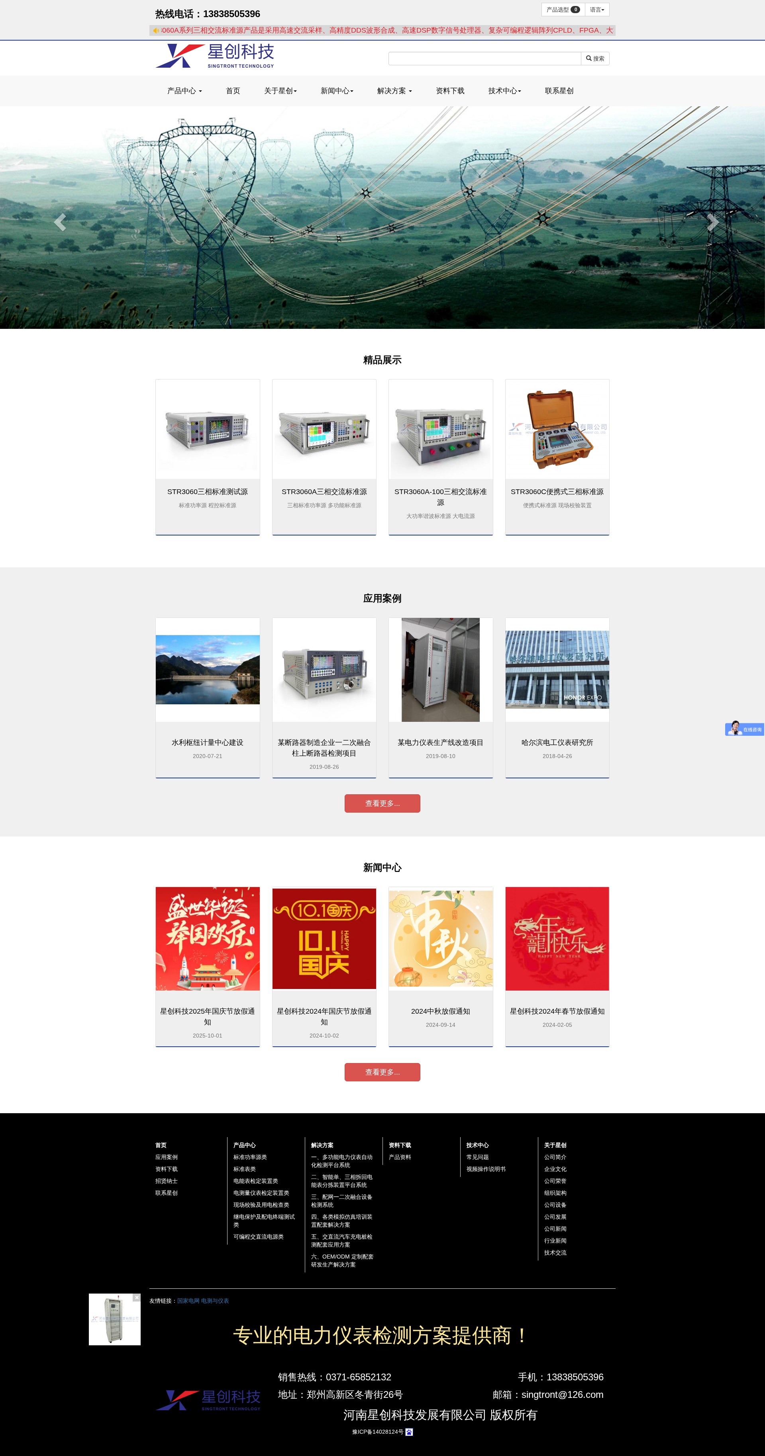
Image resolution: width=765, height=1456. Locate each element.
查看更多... (382, 803)
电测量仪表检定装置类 (261, 1193)
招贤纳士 (166, 1181)
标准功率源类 (250, 1157)
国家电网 (188, 1301)
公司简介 (555, 1157)
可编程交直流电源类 (258, 1236)
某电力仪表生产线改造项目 (441, 743)
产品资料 (400, 1157)
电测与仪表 (215, 1301)
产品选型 (562, 9)
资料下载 (166, 1169)
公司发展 (555, 1217)
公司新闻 (555, 1228)
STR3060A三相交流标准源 (324, 492)
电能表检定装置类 (255, 1181)
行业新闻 (555, 1240)
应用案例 (166, 1157)
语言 (595, 9)
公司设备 (555, 1205)
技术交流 (555, 1252)
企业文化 (555, 1169)
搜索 (598, 58)
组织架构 (555, 1193)
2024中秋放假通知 (440, 1011)
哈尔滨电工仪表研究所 (557, 743)
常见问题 (478, 1157)
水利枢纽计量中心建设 (207, 743)
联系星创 (166, 1193)
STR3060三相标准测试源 (207, 492)
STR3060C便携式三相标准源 (557, 492)
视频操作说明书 (486, 1169)
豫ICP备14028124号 (378, 1432)
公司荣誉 (555, 1181)
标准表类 (244, 1169)
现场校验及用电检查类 (261, 1205)
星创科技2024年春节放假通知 (557, 1011)
